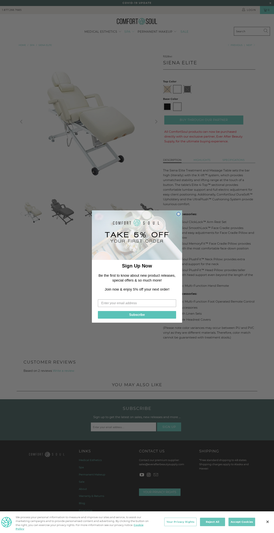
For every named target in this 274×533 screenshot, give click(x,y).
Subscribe (137, 314)
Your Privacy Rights (180, 521)
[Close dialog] (179, 214)
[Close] (267, 521)
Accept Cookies (242, 521)
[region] (137, 522)
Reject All (212, 521)
